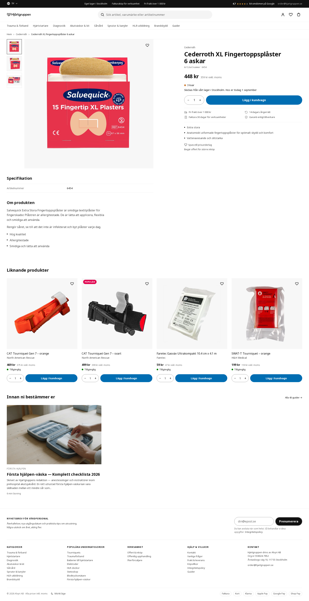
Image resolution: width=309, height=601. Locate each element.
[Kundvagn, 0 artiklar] (298, 14)
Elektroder (72, 564)
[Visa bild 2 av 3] (14, 63)
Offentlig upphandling (139, 556)
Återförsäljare (134, 560)
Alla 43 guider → (293, 397)
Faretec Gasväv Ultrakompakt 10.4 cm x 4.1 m (187, 353)
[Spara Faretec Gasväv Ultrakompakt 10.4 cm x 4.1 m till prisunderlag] (222, 284)
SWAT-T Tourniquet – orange (251, 353)
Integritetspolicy (254, 532)
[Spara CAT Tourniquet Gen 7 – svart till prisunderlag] (147, 284)
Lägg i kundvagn (254, 100)
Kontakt (191, 552)
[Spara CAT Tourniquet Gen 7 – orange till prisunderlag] (72, 284)
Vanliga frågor (195, 556)
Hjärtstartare (40, 25)
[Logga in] (282, 14)
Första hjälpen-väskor (78, 579)
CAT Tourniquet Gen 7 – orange (28, 353)
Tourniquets (73, 552)
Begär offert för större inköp (199, 149)
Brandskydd (161, 25)
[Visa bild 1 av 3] (14, 46)
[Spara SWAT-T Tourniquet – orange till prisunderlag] (297, 284)
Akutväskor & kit (79, 25)
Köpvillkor (192, 564)
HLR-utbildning (141, 25)
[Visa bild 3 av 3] (14, 80)
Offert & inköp (135, 552)
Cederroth (21, 34)
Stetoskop (72, 571)
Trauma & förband (17, 25)
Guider (176, 25)
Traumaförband (75, 556)
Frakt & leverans (196, 560)
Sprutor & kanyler (117, 25)
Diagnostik (59, 25)
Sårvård (98, 25)
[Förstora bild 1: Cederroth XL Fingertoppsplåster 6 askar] (88, 103)
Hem (9, 34)
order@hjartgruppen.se (290, 3)
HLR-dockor (73, 567)
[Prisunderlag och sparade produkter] (290, 14)
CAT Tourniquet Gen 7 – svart (101, 353)
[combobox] (155, 15)
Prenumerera (288, 521)
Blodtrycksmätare (76, 575)
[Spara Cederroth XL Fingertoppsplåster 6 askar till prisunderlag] (147, 45)
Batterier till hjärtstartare (80, 560)
